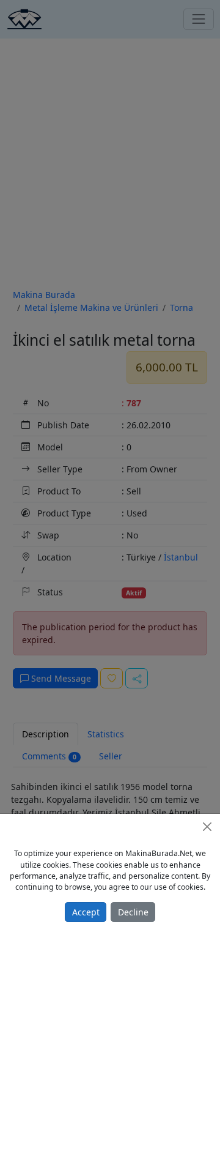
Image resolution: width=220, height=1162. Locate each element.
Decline (133, 912)
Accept (86, 912)
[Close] (207, 826)
